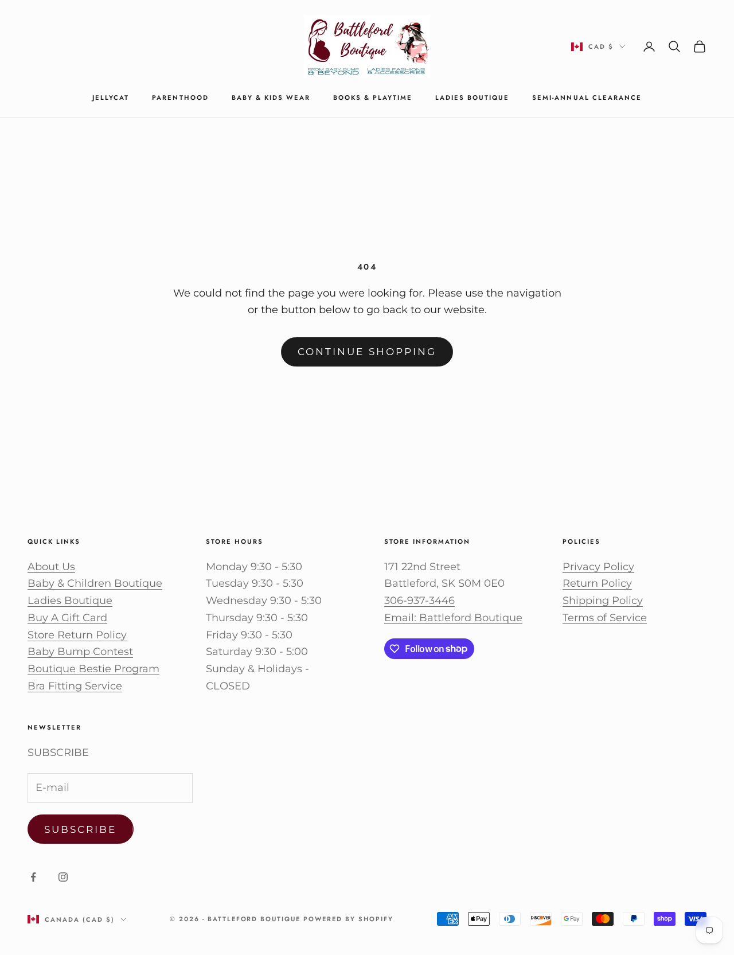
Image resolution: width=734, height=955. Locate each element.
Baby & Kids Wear (271, 97)
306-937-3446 (419, 600)
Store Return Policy (77, 635)
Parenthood (180, 97)
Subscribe (80, 829)
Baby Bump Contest (80, 651)
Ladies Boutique (472, 97)
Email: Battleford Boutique (453, 617)
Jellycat (110, 97)
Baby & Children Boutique (95, 583)
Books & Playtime (372, 97)
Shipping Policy (603, 600)
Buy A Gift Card (67, 617)
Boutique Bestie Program (93, 668)
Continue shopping (367, 351)
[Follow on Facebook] (33, 877)
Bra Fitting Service (75, 686)
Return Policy (597, 583)
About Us (51, 566)
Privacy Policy (598, 566)
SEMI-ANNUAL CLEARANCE (586, 97)
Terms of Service (605, 617)
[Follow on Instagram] (63, 877)
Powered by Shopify (348, 918)
